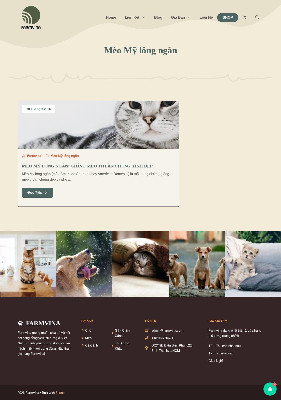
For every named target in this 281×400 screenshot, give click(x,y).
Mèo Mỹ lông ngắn (64, 156)
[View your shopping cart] (244, 17)
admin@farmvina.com (167, 330)
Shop (228, 17)
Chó (88, 330)
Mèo (88, 338)
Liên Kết (132, 17)
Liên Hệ (206, 17)
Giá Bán (178, 17)
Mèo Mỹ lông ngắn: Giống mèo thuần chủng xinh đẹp (87, 166)
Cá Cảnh (91, 345)
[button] (257, 17)
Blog (158, 17)
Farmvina (34, 156)
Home (111, 17)
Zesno (60, 393)
